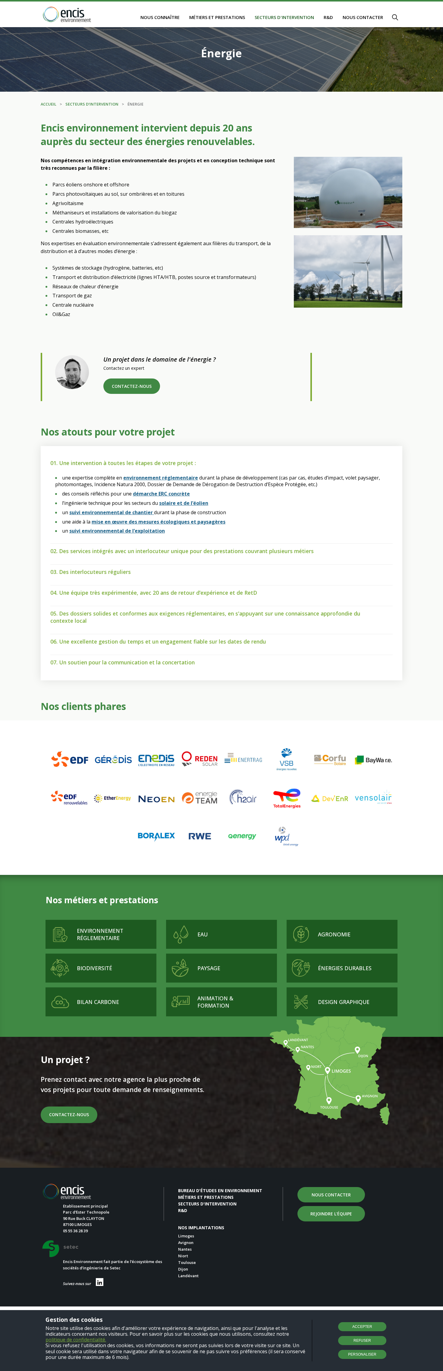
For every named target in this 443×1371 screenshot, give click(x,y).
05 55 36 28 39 (75, 1230)
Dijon (183, 1269)
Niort (183, 1256)
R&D (328, 17)
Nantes (185, 1249)
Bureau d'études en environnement (220, 1190)
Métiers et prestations (217, 17)
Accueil (48, 104)
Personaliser (362, 1354)
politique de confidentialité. (76, 1339)
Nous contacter (363, 17)
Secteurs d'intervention (284, 17)
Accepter (362, 1327)
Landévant (188, 1275)
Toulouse (187, 1262)
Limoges (186, 1236)
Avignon (185, 1242)
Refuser (362, 1340)
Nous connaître (160, 17)
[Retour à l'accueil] (67, 15)
